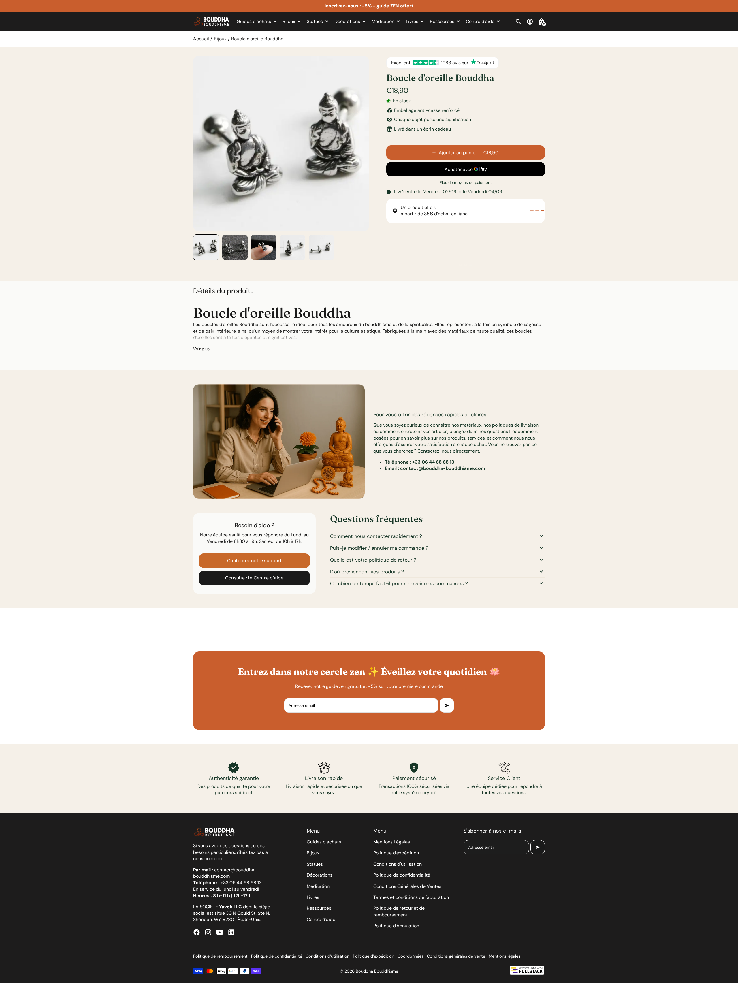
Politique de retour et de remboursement (399, 911)
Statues (315, 864)
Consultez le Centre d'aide (254, 578)
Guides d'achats (324, 842)
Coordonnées (410, 956)
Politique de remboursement (220, 956)
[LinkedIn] (231, 932)
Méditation (318, 886)
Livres (313, 897)
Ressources (319, 908)
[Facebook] (196, 932)
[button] (206, 247)
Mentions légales (504, 956)
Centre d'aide (321, 919)
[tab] (532, 210)
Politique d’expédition (373, 956)
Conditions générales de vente (456, 956)
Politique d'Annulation (396, 926)
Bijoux (220, 39)
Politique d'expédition (396, 853)
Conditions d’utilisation (327, 956)
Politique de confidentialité (401, 875)
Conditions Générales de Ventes (407, 886)
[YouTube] (219, 932)
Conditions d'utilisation (397, 864)
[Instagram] (208, 932)
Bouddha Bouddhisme (377, 971)
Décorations (319, 875)
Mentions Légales (391, 842)
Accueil (201, 39)
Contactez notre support (254, 561)
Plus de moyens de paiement (466, 182)
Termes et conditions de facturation (411, 897)
